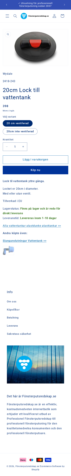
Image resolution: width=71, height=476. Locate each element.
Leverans (12, 325)
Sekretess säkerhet (19, 333)
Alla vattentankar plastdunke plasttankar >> (32, 225)
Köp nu (35, 170)
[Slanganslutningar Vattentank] (8, 254)
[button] (7, 16)
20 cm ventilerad (18, 123)
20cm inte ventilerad (20, 131)
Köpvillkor (13, 309)
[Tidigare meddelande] (6, 4)
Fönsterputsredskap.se (28, 466)
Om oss (12, 301)
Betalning (13, 317)
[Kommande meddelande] (64, 4)
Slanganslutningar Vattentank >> (25, 240)
